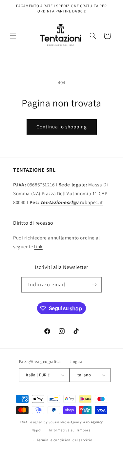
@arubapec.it (72, 202)
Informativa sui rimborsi (70, 430)
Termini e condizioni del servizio (64, 440)
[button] (13, 35)
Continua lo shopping (61, 126)
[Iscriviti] (94, 285)
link (38, 246)
